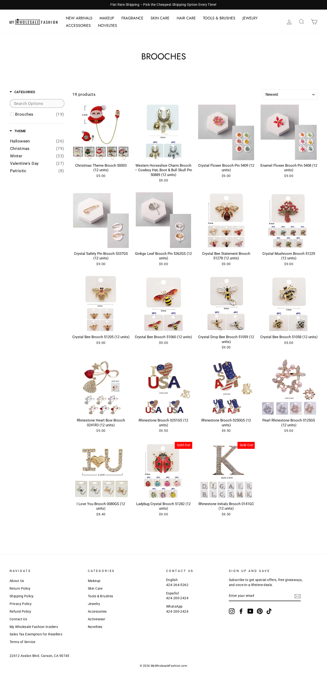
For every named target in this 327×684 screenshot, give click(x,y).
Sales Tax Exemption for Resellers (36, 634)
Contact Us (18, 619)
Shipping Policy (22, 596)
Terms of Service (22, 642)
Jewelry (250, 18)
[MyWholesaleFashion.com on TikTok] (269, 611)
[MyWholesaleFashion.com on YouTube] (250, 611)
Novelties (107, 25)
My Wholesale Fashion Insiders (34, 627)
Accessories (78, 25)
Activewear (96, 619)
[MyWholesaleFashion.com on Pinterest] (260, 611)
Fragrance (132, 18)
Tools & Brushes (219, 18)
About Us (17, 581)
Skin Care (160, 18)
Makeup (107, 18)
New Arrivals (79, 18)
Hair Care (186, 18)
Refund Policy (20, 612)
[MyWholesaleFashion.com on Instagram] (232, 611)
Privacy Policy (21, 604)
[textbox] (37, 103)
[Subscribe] (297, 596)
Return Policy (20, 589)
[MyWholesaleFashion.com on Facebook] (241, 611)
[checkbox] (39, 114)
